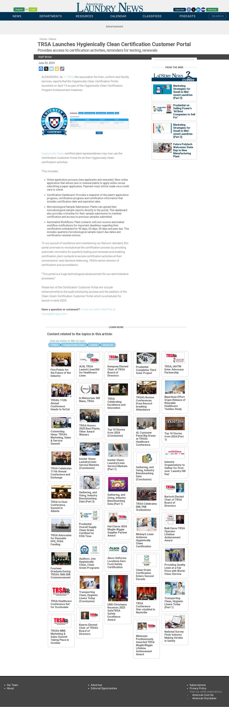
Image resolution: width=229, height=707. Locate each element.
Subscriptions (198, 685)
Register (19, 9)
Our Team (12, 685)
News (17, 16)
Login (32, 9)
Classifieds (152, 16)
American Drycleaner (204, 698)
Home (43, 39)
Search (218, 16)
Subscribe (179, 9)
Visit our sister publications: (206, 691)
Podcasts (187, 16)
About (10, 688)
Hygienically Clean (53, 153)
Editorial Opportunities (104, 688)
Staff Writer (45, 57)
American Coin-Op (202, 695)
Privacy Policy (198, 688)
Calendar (118, 16)
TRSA (70, 77)
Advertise (212, 9)
